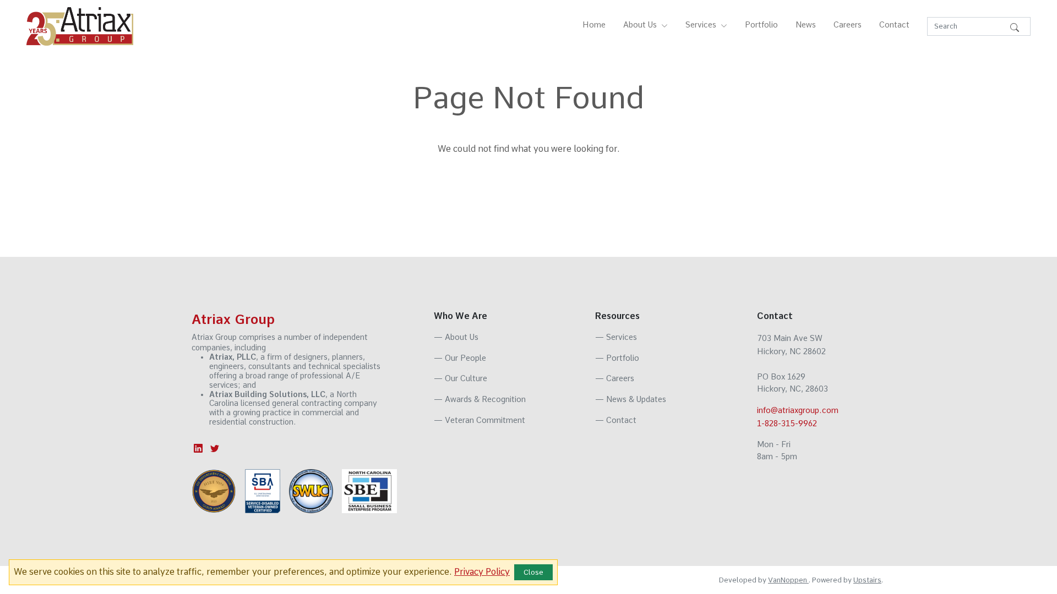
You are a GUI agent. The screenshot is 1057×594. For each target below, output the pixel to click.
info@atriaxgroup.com (797, 410)
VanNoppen (788, 580)
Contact (894, 25)
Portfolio (761, 25)
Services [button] (701, 25)
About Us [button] (641, 25)
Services (616, 337)
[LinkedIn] (200, 447)
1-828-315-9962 (787, 423)
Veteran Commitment (479, 420)
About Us (456, 337)
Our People (460, 358)
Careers (847, 25)
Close (533, 572)
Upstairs (867, 580)
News (806, 25)
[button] (1014, 26)
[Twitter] (214, 447)
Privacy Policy (482, 571)
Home (594, 25)
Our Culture (460, 378)
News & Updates (630, 399)
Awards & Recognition (480, 399)
